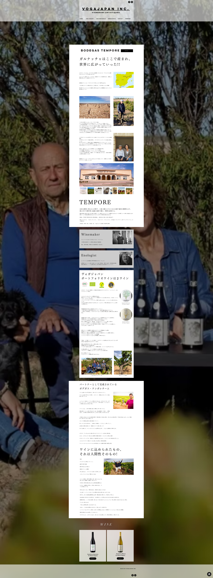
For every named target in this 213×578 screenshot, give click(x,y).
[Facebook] (129, 2)
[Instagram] (132, 2)
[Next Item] (131, 175)
